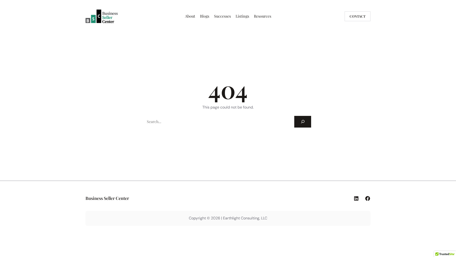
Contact (358, 16)
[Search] (302, 122)
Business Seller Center (107, 198)
